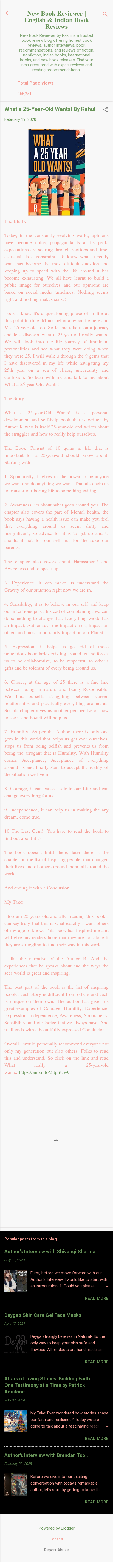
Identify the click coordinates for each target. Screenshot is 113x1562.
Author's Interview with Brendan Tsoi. (46, 1455)
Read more (97, 1298)
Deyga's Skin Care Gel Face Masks (42, 1315)
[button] (105, 110)
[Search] (105, 15)
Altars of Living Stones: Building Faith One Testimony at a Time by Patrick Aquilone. (47, 1385)
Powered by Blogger (57, 1528)
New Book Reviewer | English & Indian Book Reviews (56, 19)
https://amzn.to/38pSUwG (45, 1072)
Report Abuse (56, 1550)
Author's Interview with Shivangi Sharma (49, 1251)
